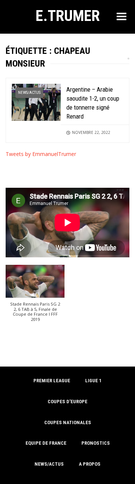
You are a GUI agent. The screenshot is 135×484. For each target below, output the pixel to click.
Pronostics (95, 443)
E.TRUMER (68, 16)
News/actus (29, 92)
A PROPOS (89, 464)
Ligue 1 (93, 380)
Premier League (51, 380)
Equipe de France (46, 443)
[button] (35, 297)
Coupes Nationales (67, 422)
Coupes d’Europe (67, 401)
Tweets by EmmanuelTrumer (41, 153)
